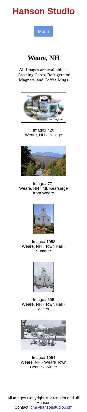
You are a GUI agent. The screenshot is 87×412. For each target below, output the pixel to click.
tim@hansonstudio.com (51, 407)
